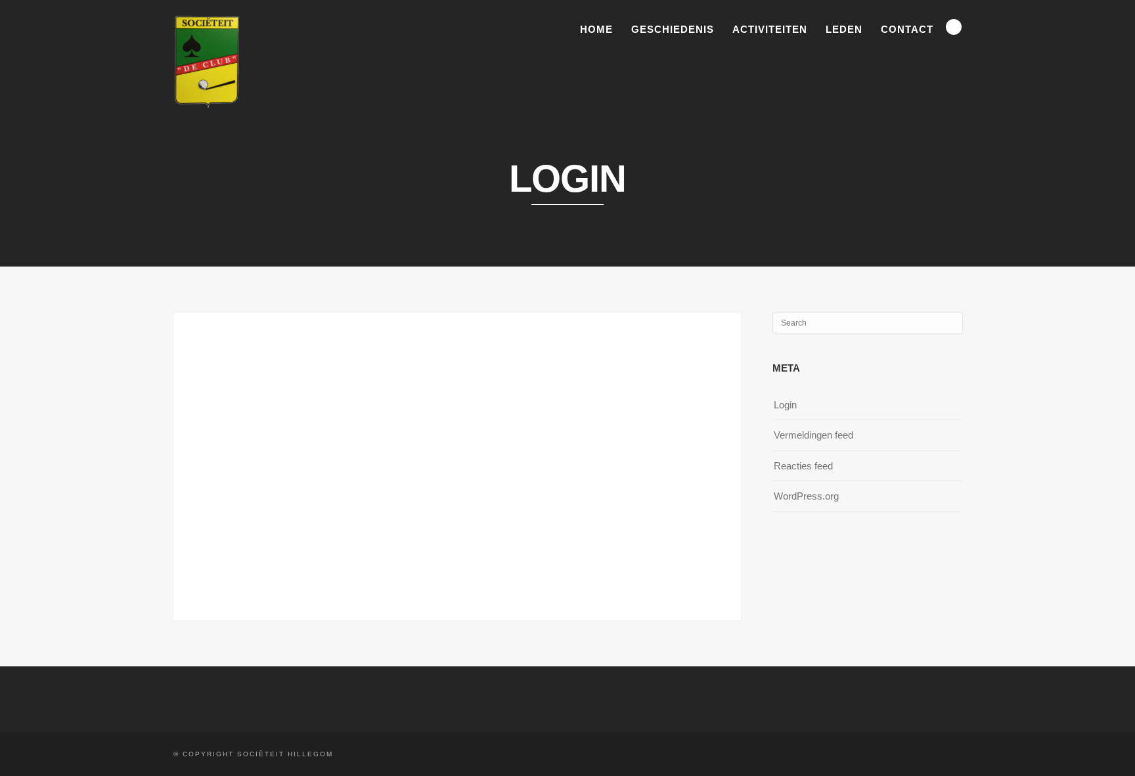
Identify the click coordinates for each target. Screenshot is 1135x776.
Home (596, 29)
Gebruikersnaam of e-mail (368, 353)
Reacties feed (803, 465)
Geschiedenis (672, 29)
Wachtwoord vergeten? (457, 546)
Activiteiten (769, 29)
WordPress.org (806, 496)
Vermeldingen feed (813, 435)
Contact (907, 29)
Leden (844, 29)
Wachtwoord (338, 411)
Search (954, 27)
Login (785, 404)
